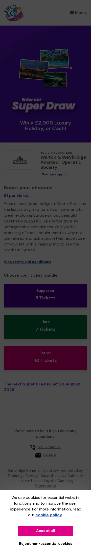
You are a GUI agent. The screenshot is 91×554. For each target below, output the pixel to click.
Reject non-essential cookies (45, 543)
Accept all (45, 530)
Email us (50, 455)
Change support (54, 174)
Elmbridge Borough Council (30, 475)
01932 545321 (49, 447)
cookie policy (48, 515)
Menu (80, 12)
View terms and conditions (27, 262)
